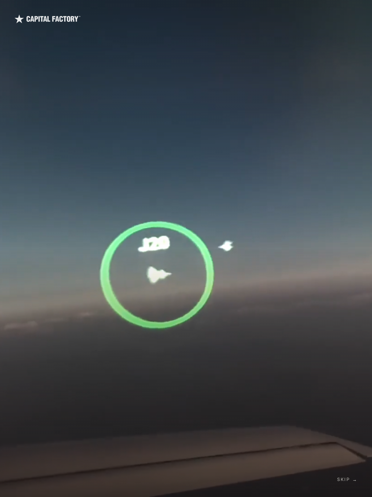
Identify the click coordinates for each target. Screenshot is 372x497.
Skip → (347, 479)
